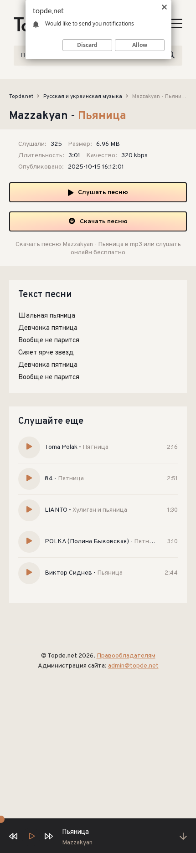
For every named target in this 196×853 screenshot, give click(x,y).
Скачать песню (104, 222)
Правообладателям (126, 656)
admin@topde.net (133, 666)
